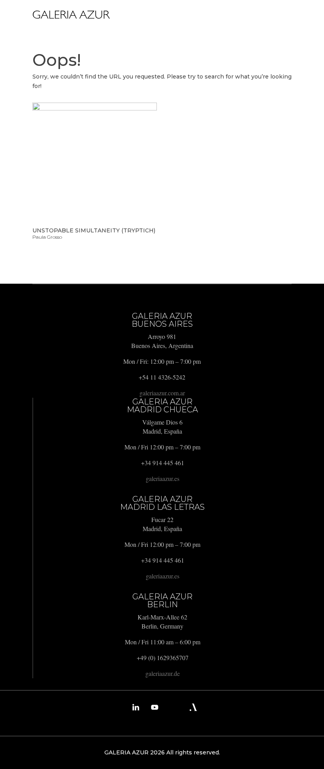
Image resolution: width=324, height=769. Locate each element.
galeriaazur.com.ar (162, 393)
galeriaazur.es (162, 478)
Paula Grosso (47, 237)
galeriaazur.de (162, 673)
